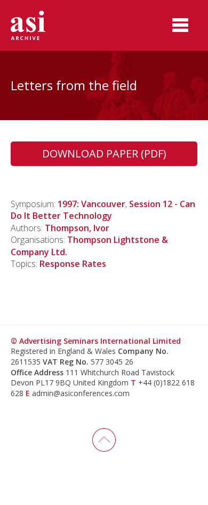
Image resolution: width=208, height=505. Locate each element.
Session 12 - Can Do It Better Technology (103, 210)
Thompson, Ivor (77, 228)
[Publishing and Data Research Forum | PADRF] (37, 25)
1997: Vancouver (91, 204)
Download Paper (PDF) (104, 153)
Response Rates (72, 264)
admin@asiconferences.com (81, 393)
